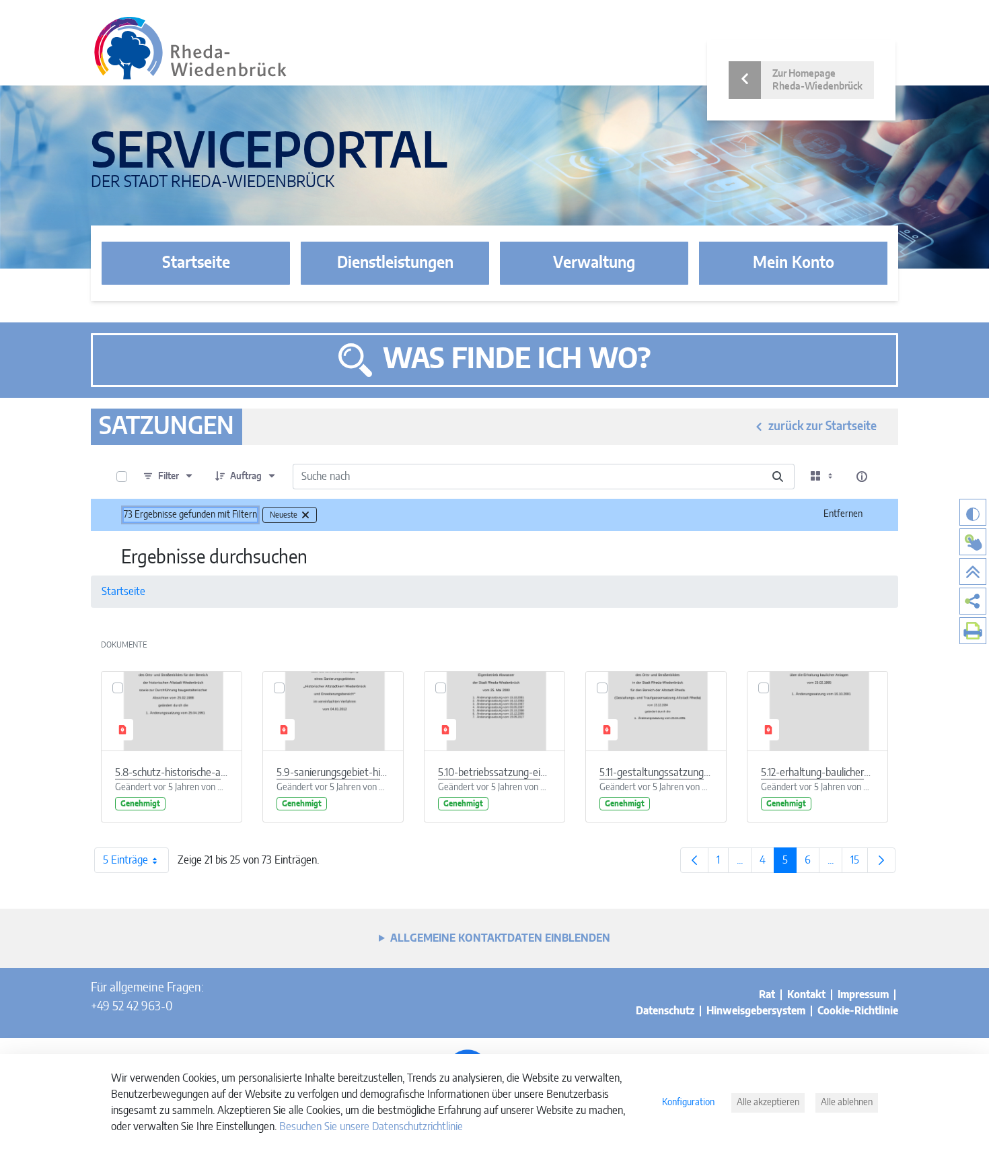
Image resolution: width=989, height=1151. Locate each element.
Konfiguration (688, 1102)
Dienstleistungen (395, 263)
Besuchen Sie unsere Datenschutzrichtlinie (371, 1126)
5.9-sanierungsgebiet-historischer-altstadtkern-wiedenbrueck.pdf (333, 772)
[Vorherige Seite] (694, 860)
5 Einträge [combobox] (125, 860)
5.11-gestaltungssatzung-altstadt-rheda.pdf (655, 772)
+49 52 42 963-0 (131, 1007)
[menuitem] (972, 601)
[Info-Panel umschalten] (862, 476)
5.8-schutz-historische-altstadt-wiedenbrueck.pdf (171, 772)
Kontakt (806, 994)
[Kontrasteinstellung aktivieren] (972, 512)
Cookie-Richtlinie (857, 1011)
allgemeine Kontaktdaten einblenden (500, 938)
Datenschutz (665, 1011)
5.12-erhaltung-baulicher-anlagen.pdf (817, 772)
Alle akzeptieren (768, 1102)
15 (859, 863)
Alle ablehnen (847, 1102)
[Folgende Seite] (881, 860)
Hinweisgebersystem (755, 1011)
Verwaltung (594, 263)
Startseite (196, 263)
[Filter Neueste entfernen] (305, 515)
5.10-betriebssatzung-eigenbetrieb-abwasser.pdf (494, 772)
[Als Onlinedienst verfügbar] (972, 541)
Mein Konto (793, 263)
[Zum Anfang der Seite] (972, 571)
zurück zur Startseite (822, 427)
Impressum (863, 994)
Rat (767, 994)
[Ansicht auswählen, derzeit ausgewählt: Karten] (822, 476)
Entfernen (843, 514)
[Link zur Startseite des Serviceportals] (190, 48)
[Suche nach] (778, 476)
